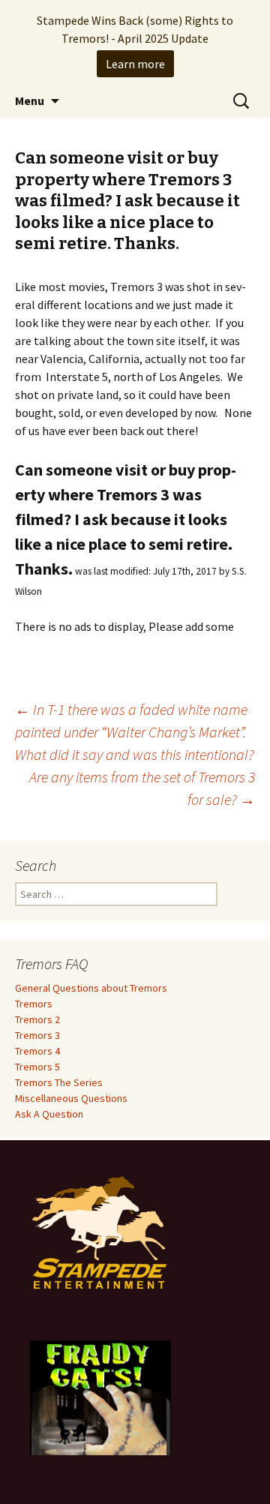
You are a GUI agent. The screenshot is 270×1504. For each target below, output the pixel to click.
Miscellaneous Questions (71, 1098)
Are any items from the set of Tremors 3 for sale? (142, 788)
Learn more (135, 63)
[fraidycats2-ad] (100, 1396)
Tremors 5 (37, 1066)
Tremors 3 (37, 1035)
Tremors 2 (37, 1019)
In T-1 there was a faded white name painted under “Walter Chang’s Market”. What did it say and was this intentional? (134, 732)
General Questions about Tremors (91, 988)
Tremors (33, 1003)
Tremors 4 (37, 1051)
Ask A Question (49, 1114)
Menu (29, 100)
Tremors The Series (59, 1082)
